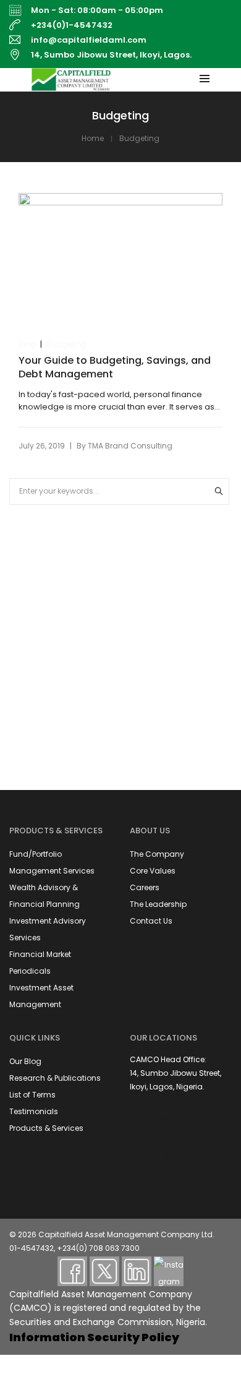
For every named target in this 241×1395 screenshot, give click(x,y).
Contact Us (151, 921)
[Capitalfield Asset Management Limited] (71, 85)
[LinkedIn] (136, 1271)
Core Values (152, 870)
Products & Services (46, 1128)
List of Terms (32, 1094)
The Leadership (158, 904)
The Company (157, 854)
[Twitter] (104, 1271)
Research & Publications (55, 1078)
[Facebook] (72, 1271)
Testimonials (33, 1111)
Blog (27, 344)
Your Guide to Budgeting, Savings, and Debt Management (115, 367)
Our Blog (25, 1061)
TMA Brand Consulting (130, 445)
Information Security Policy (94, 1337)
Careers (144, 887)
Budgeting (66, 344)
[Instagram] (169, 1271)
